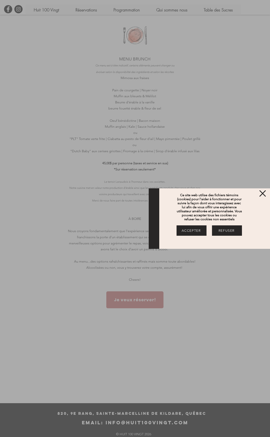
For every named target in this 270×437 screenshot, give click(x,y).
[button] (262, 193)
